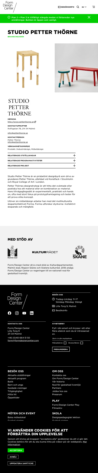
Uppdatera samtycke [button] (21, 463)
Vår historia (58, 381)
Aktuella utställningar (19, 375)
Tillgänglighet (15, 391)
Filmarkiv (57, 408)
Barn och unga (15, 384)
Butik (10, 381)
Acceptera (16, 450)
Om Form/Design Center (65, 378)
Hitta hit (12, 394)
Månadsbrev (57, 343)
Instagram (17, 313)
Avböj (13, 457)
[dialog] (49, 447)
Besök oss (16, 371)
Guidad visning (15, 420)
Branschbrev (73, 343)
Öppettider (14, 397)
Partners (56, 388)
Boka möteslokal (17, 417)
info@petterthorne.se (18, 133)
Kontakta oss (59, 375)
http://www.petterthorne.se (21, 122)
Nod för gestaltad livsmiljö (66, 384)
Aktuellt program (17, 378)
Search (78, 7)
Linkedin (31, 313)
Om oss (57, 371)
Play (55, 400)
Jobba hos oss (59, 391)
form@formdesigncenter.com (23, 340)
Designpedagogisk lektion (66, 417)
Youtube (24, 313)
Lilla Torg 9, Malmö (66, 306)
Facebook (9, 313)
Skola (57, 413)
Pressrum (57, 394)
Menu (93, 7)
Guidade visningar (17, 388)
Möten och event (21, 413)
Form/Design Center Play (65, 404)
